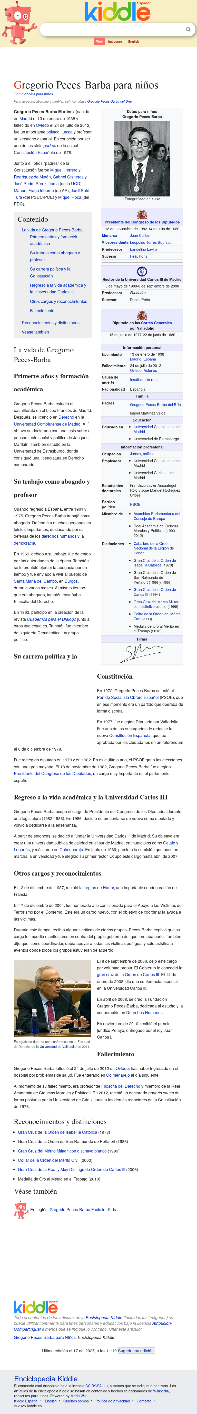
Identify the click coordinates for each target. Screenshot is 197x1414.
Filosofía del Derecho (120, 1086)
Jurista (135, 453)
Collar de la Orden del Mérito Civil (157, 616)
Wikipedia (161, 1390)
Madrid (135, 359)
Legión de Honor (99, 887)
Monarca (109, 235)
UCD (75, 183)
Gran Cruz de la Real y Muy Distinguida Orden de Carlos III (71, 1169)
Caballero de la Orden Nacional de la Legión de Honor (154, 548)
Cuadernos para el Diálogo (51, 619)
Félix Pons (138, 256)
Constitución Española (34, 152)
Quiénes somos (76, 1400)
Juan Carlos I (141, 235)
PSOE (135, 504)
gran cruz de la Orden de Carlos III (128, 974)
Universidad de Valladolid (58, 1046)
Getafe (169, 843)
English (133, 41)
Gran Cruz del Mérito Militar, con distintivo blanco (62, 1151)
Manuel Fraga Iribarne (34, 190)
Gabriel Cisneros (68, 177)
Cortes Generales (156, 322)
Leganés (22, 849)
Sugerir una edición (136, 1350)
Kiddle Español (26, 1400)
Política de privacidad (112, 1400)
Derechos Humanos (144, 1012)
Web (99, 41)
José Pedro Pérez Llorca (36, 183)
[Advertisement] (98, 61)
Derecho (66, 417)
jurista (67, 132)
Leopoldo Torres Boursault (151, 242)
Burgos (71, 581)
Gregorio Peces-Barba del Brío (109, 101)
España (149, 359)
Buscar (188, 29)
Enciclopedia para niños (33, 93)
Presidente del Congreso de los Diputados (142, 221)
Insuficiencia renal (144, 379)
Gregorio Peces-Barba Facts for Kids (83, 1209)
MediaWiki (79, 1395)
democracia (24, 543)
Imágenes (115, 41)
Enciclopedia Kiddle (104, 1317)
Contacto (144, 1400)
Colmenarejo (71, 849)
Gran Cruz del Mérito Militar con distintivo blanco (156, 604)
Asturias (150, 370)
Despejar (177, 29)
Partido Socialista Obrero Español (128, 697)
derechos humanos (59, 536)
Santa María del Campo (35, 581)
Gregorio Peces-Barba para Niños (45, 1337)
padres (50, 145)
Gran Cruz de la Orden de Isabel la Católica (155, 562)
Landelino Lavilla (143, 249)
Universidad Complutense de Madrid (157, 429)
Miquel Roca (69, 197)
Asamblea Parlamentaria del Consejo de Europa (157, 516)
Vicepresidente (115, 242)
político (148, 453)
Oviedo (136, 370)
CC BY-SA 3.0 (96, 1385)
